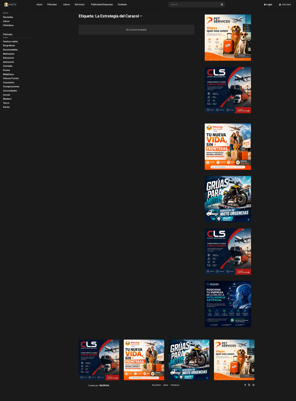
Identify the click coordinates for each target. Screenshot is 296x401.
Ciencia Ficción (11, 78)
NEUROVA (104, 385)
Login (269, 4)
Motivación (8, 54)
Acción (6, 95)
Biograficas (9, 45)
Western (7, 99)
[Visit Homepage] (15, 4)
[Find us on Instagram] (253, 385)
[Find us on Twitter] (249, 385)
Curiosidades (10, 90)
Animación (8, 62)
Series (6, 107)
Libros (6, 21)
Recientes (8, 17)
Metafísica (8, 74)
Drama (6, 70)
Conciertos (8, 82)
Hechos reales (10, 41)
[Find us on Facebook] (245, 385)
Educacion (8, 58)
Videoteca (8, 25)
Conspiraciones (11, 86)
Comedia (7, 66)
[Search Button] (222, 4)
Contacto (122, 4)
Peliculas (52, 4)
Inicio (39, 4)
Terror (6, 103)
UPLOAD (286, 5)
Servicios (79, 4)
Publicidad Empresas (102, 4)
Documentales (10, 49)
